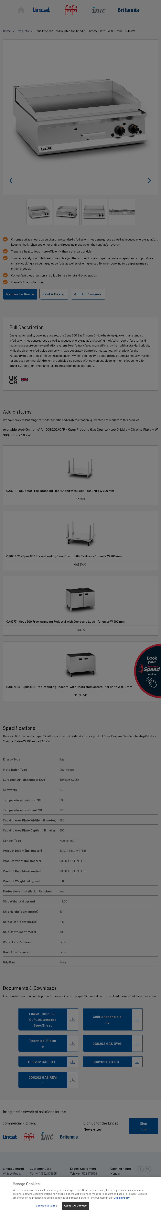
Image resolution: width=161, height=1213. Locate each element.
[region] (80, 1195)
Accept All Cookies (75, 1205)
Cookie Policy (122, 1197)
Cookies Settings (46, 1205)
